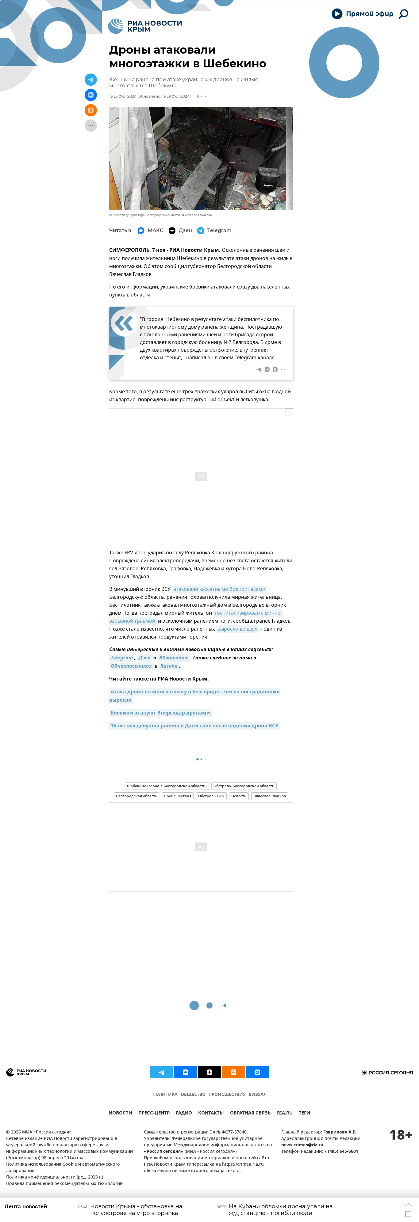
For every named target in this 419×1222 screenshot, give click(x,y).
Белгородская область (136, 796)
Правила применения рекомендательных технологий (64, 1183)
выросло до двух (237, 629)
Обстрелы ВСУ (211, 796)
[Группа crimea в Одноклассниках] (233, 1072)
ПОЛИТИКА (165, 1094)
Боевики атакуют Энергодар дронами (160, 713)
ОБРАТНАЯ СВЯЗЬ (250, 1113)
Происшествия (177, 796)
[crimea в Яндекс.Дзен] (209, 1072)
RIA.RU (285, 1113)
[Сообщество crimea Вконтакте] (185, 1072)
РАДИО (184, 1113)
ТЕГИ (304, 1113)
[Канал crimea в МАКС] (257, 1072)
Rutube (169, 666)
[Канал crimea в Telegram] (161, 1072)
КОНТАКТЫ (211, 1113)
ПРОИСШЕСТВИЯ (227, 1094)
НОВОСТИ (120, 1113)
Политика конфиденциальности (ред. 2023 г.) (54, 1177)
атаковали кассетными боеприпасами (219, 589)
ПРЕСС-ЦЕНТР (154, 1113)
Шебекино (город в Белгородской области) (167, 786)
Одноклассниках (131, 666)
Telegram (122, 658)
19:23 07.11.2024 (122, 96)
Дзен (145, 658)
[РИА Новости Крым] (145, 26)
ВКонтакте (173, 658)
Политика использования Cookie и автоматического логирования (63, 1168)
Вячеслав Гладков (269, 796)
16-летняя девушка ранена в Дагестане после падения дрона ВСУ (195, 726)
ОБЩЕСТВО (193, 1094)
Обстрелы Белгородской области (244, 786)
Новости (239, 796)
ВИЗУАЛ (258, 1094)
